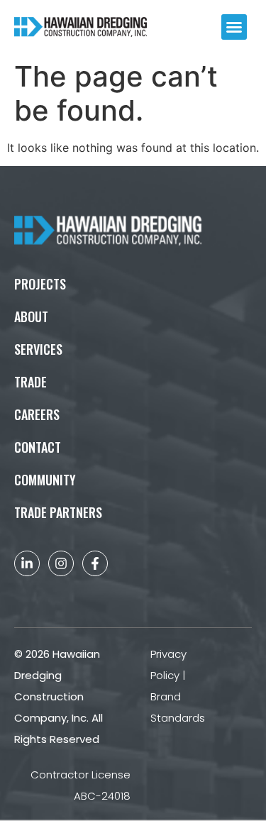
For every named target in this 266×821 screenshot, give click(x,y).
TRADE (30, 382)
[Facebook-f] (95, 563)
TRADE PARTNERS (58, 512)
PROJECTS (40, 284)
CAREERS (37, 414)
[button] (234, 27)
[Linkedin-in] (27, 563)
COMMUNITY (45, 479)
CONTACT (37, 447)
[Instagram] (61, 563)
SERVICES (38, 349)
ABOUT (31, 316)
